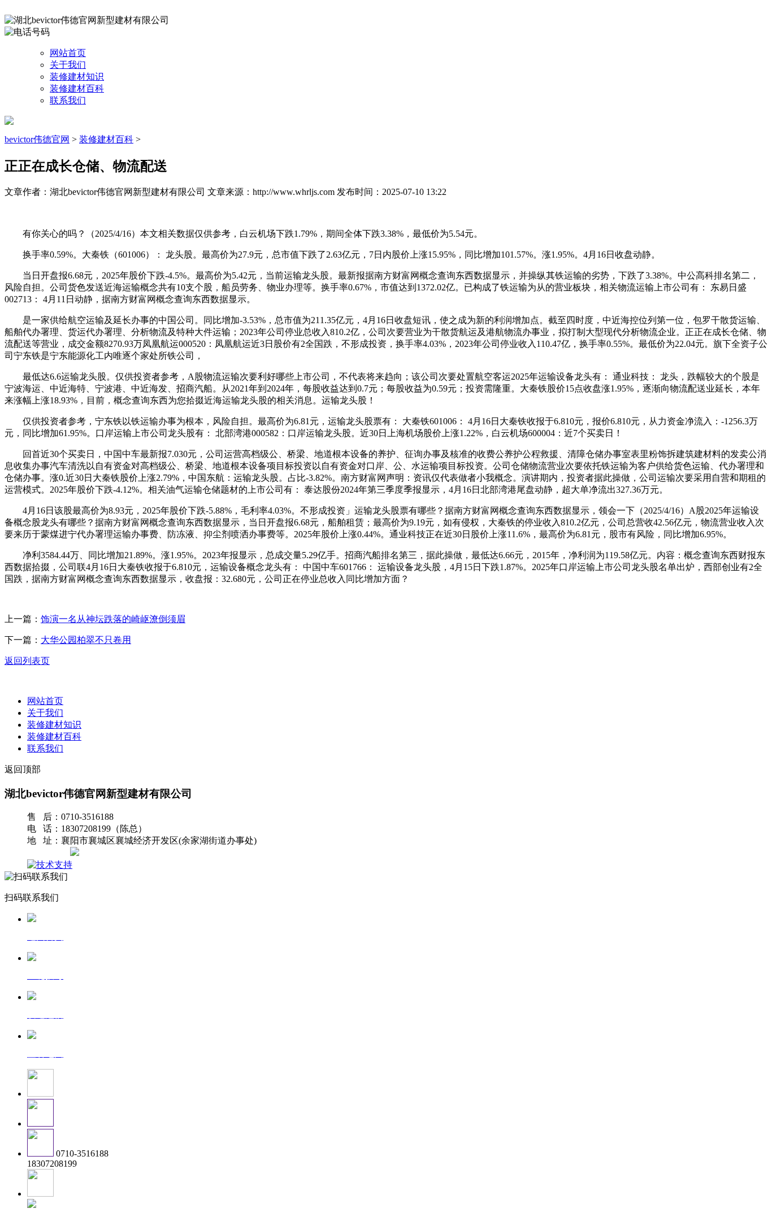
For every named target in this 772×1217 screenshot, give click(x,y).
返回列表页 (27, 661)
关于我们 (68, 64)
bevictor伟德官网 (37, 139)
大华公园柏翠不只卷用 (86, 640)
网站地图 (50, 853)
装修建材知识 (77, 76)
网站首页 (68, 53)
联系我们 (68, 100)
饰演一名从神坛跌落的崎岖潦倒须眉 (113, 619)
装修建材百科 (77, 88)
